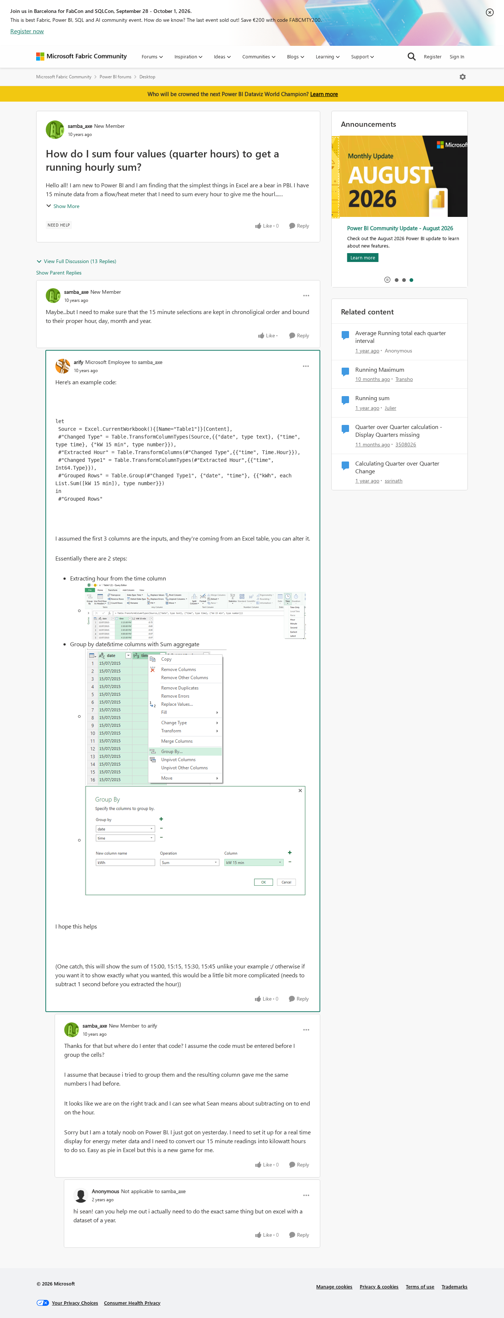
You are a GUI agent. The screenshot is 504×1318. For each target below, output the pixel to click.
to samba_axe (147, 361)
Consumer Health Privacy (132, 1303)
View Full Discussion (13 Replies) (80, 261)
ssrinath (394, 480)
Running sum (372, 398)
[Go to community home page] (81, 56)
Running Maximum (379, 369)
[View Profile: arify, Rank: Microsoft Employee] (62, 366)
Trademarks (454, 1286)
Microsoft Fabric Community (64, 76)
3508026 (406, 444)
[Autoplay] (387, 279)
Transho (404, 378)
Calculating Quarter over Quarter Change (397, 467)
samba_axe (80, 125)
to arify (149, 1025)
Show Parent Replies (59, 272)
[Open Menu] (463, 77)
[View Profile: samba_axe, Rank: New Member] (55, 129)
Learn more (324, 94)
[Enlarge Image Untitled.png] (195, 611)
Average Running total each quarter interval (400, 336)
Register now (27, 31)
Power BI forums (115, 76)
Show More (66, 206)
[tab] (396, 279)
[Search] (411, 56)
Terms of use (420, 1286)
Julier (390, 407)
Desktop (147, 76)
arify (78, 361)
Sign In (457, 56)
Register (433, 56)
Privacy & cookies (379, 1286)
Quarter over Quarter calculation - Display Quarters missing (398, 430)
